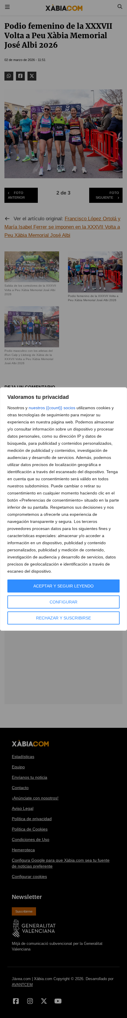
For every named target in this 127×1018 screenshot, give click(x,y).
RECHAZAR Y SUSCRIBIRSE (63, 618)
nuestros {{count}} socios (52, 407)
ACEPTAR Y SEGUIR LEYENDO (63, 586)
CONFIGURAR (63, 602)
